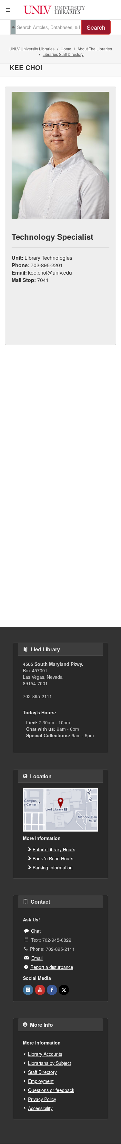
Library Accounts (45, 1054)
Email (37, 958)
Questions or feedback (51, 1090)
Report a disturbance (51, 967)
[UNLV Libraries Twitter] (64, 990)
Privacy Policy (42, 1099)
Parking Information (53, 867)
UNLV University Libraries (32, 48)
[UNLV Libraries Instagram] (28, 990)
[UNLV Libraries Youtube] (40, 990)
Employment (41, 1081)
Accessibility (40, 1108)
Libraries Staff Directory (63, 54)
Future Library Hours (54, 849)
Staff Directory (42, 1072)
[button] (8, 10)
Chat (36, 931)
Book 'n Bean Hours (53, 858)
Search (96, 27)
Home (66, 48)
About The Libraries (94, 48)
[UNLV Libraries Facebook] (52, 990)
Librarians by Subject (49, 1063)
